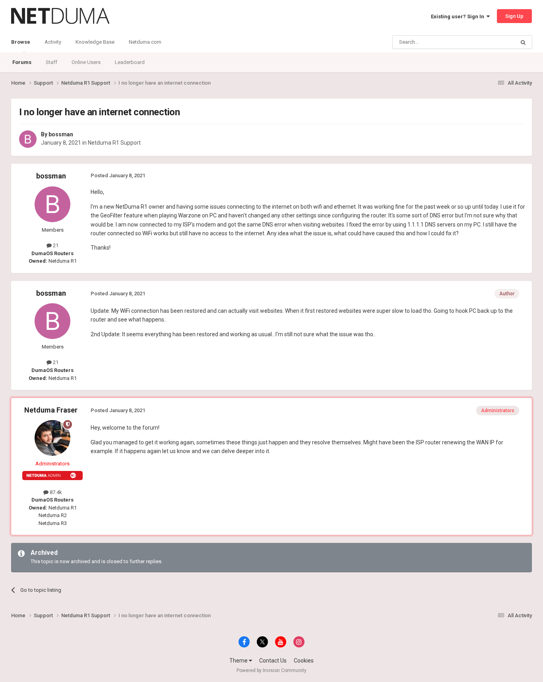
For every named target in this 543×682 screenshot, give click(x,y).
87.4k (55, 492)
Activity (53, 42)
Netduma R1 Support (114, 143)
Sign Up (514, 16)
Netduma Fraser (51, 410)
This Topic (492, 42)
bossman (60, 134)
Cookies (304, 660)
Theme (239, 660)
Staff (51, 62)
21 (55, 245)
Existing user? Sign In (459, 16)
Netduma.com (145, 42)
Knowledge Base (95, 42)
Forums (21, 62)
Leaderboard (130, 62)
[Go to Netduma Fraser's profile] (52, 438)
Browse (20, 42)
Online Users (86, 62)
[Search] (523, 42)
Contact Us (273, 660)
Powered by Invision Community (271, 670)
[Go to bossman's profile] (28, 139)
